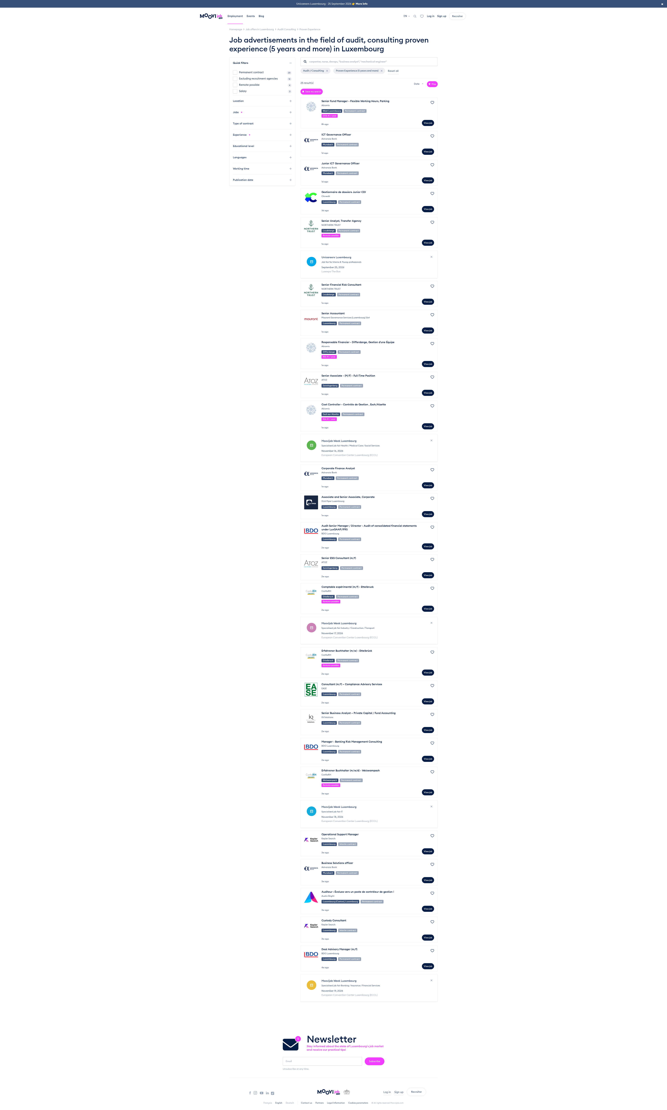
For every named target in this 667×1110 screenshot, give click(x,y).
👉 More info (360, 3)
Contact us (306, 1102)
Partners (319, 1102)
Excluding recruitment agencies (264, 78)
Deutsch (290, 1102)
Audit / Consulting (313, 70)
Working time (241, 168)
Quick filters (241, 63)
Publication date (243, 180)
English (278, 1102)
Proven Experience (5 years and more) (357, 70)
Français (267, 1102)
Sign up (441, 16)
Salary (264, 91)
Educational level (244, 146)
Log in (430, 16)
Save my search (313, 91)
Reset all (393, 71)
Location (238, 101)
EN (405, 16)
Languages (240, 157)
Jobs (236, 112)
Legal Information (336, 1102)
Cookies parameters (358, 1102)
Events (251, 16)
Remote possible (264, 84)
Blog (261, 16)
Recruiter (457, 16)
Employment (235, 16)
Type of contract (243, 123)
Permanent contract (264, 72)
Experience (240, 134)
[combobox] (419, 84)
